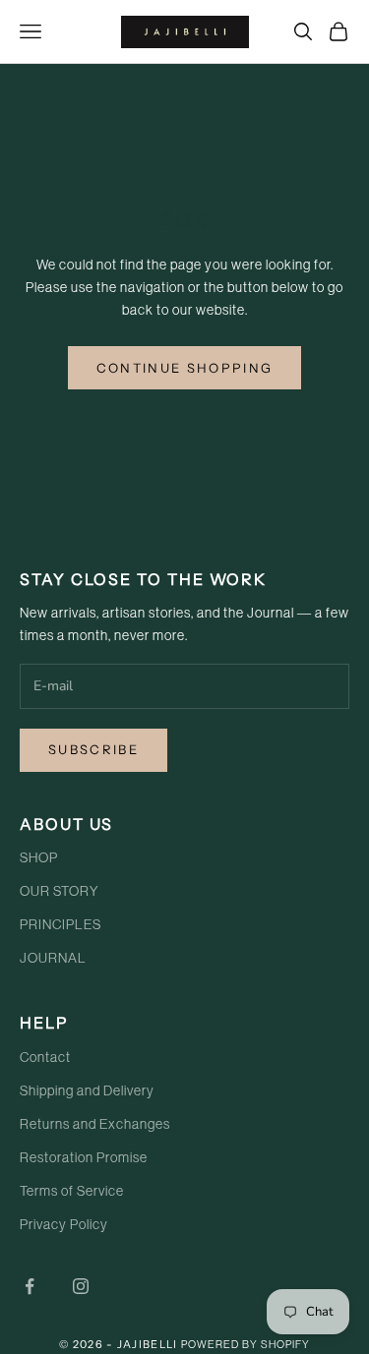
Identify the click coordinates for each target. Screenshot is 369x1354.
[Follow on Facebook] (29, 1286)
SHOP (39, 858)
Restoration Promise (84, 1158)
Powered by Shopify (245, 1344)
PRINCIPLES (60, 925)
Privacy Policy (64, 1225)
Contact (45, 1058)
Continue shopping (185, 368)
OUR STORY (59, 892)
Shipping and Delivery (87, 1091)
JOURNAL (53, 959)
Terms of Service (72, 1192)
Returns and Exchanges (95, 1125)
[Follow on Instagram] (81, 1286)
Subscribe (93, 749)
